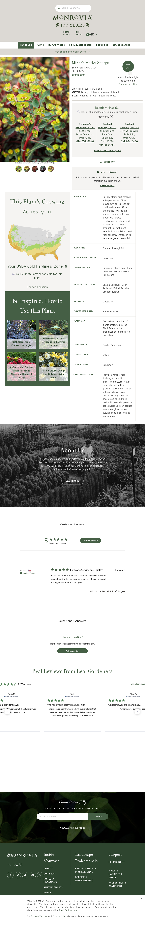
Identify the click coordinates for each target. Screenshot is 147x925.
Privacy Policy (60, 916)
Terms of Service (39, 916)
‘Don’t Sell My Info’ (68, 910)
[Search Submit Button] (87, 8)
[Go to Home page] (72, 21)
